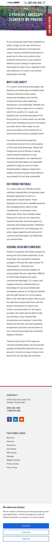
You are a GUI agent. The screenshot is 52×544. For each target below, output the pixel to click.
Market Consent (13, 460)
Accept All (26, 526)
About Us (10, 438)
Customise (26, 532)
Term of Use (12, 467)
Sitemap (10, 456)
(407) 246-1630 (34, 2)
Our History (11, 449)
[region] (26, 523)
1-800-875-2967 (14, 411)
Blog (26, 8)
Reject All (26, 539)
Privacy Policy (13, 464)
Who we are (12, 453)
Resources (11, 445)
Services (10, 441)
